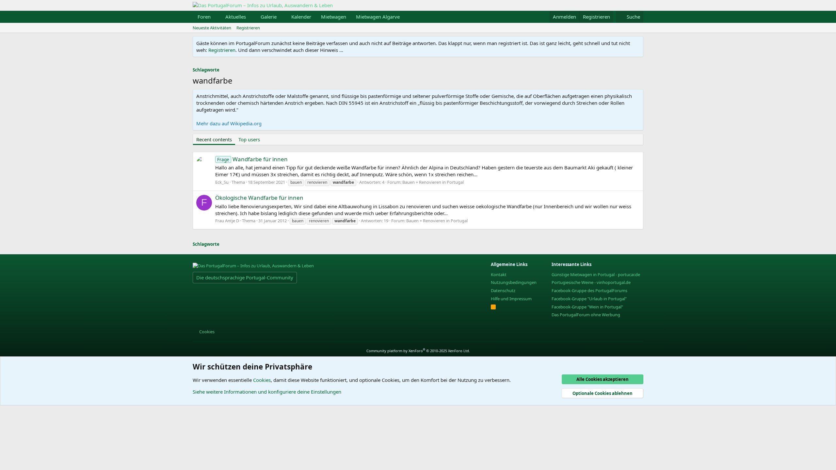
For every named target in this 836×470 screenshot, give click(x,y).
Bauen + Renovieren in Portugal (433, 182)
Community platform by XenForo (418, 350)
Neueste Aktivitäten (212, 28)
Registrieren (248, 28)
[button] (215, 17)
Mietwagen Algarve (378, 16)
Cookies (206, 332)
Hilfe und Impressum (511, 299)
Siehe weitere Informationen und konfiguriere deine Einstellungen (267, 391)
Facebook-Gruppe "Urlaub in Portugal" (589, 299)
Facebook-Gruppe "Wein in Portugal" (587, 307)
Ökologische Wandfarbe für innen (259, 197)
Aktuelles (235, 16)
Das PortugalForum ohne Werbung (586, 315)
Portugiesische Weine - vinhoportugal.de (591, 282)
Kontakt (498, 274)
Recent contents (214, 139)
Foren (204, 16)
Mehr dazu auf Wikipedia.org (229, 123)
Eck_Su (222, 182)
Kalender (301, 16)
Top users (249, 139)
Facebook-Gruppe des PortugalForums (589, 290)
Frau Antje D (227, 221)
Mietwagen (333, 16)
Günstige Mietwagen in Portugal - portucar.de (596, 274)
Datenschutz (503, 290)
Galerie (269, 16)
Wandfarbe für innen (252, 159)
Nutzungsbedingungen (514, 282)
